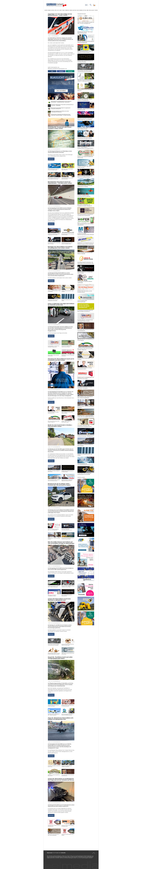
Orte (58, 10)
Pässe (75, 10)
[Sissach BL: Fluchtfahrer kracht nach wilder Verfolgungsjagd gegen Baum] (61, 670)
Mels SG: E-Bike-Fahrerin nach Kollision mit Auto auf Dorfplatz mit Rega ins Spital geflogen (61, 542)
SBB (73, 10)
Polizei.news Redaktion (56, 324)
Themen (63, 10)
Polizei (77, 10)
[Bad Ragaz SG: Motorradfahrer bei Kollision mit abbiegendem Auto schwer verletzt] (61, 259)
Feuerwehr (81, 10)
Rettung (84, 10)
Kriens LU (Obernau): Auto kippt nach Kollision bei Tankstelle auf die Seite (61, 304)
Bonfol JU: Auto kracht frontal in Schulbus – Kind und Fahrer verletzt (60, 425)
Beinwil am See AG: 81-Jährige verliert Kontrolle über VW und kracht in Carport (59, 484)
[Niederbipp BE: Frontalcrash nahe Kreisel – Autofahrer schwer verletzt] (61, 139)
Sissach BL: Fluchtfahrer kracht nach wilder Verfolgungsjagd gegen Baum (60, 657)
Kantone (52, 10)
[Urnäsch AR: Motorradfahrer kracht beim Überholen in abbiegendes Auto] (61, 612)
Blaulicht (92, 10)
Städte (55, 10)
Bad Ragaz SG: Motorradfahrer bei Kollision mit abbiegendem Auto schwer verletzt (60, 247)
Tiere (90, 10)
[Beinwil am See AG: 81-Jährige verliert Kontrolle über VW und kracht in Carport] (61, 496)
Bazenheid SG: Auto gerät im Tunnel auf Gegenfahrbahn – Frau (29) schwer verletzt (60, 182)
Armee (87, 10)
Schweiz (45, 10)
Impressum (49, 852)
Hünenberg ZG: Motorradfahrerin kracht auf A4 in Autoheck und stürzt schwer (61, 359)
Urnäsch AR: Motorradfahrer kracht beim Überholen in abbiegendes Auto (59, 599)
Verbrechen (67, 10)
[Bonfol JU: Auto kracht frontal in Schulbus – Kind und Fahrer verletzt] (61, 437)
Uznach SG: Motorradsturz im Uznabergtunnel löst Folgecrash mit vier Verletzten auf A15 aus (61, 779)
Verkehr (70, 10)
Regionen (49, 10)
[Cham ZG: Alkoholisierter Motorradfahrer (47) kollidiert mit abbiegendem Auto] (61, 730)
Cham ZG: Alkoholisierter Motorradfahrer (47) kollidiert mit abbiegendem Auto (60, 718)
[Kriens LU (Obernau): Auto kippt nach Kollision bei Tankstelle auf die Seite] (61, 314)
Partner (96, 10)
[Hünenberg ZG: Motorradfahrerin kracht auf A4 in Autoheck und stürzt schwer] (61, 375)
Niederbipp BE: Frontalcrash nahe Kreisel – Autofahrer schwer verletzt (60, 127)
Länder (60, 10)
